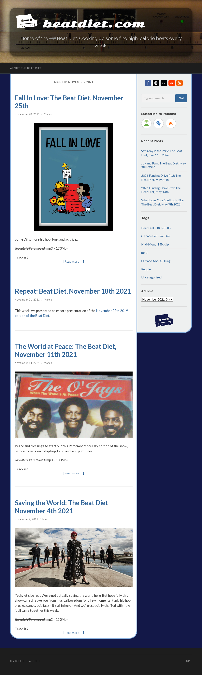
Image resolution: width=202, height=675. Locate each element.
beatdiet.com (94, 23)
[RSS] (179, 83)
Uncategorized (151, 277)
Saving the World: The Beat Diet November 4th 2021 (61, 506)
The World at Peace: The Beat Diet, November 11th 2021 (65, 350)
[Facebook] (148, 83)
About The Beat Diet (26, 68)
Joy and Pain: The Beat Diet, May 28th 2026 (163, 165)
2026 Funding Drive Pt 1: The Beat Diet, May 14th (161, 190)
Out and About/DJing (155, 261)
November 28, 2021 (27, 114)
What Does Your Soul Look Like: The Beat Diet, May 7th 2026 (162, 202)
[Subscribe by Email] (158, 123)
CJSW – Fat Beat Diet (155, 236)
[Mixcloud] (164, 83)
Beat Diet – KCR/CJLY (156, 228)
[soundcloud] (171, 83)
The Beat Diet (30, 661)
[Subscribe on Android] (146, 123)
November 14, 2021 (27, 362)
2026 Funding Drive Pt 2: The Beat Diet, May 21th (161, 177)
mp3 (144, 252)
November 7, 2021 (26, 519)
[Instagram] (156, 83)
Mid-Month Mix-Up (155, 244)
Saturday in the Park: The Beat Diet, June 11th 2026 (161, 153)
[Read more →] (74, 261)
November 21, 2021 (27, 299)
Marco (48, 114)
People (146, 269)
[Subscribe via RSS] (171, 123)
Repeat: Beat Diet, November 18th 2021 (73, 291)
